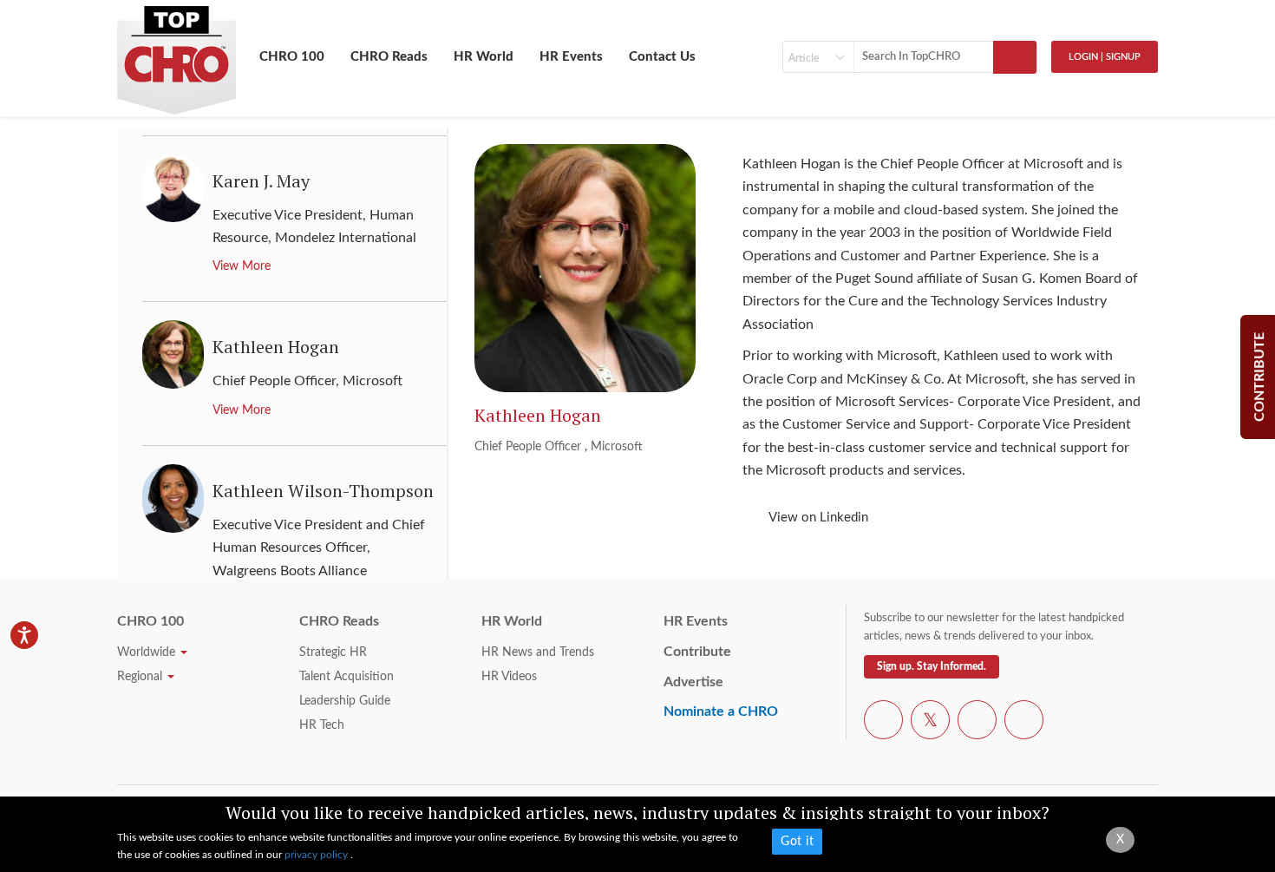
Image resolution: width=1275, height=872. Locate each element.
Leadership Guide (344, 701)
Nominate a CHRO (721, 711)
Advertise (693, 682)
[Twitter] (930, 722)
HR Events (571, 56)
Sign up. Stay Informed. (931, 666)
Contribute (697, 652)
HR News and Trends (537, 652)
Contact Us (662, 56)
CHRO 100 (291, 56)
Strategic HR (333, 652)
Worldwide (148, 652)
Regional (141, 677)
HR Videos (509, 677)
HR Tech (321, 725)
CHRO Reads (389, 56)
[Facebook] (883, 722)
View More (241, 266)
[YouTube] (977, 722)
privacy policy (317, 854)
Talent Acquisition (346, 677)
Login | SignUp (1105, 57)
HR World (483, 56)
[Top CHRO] (176, 53)
